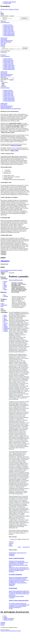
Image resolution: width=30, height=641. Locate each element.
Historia (11, 270)
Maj (4, 321)
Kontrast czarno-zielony (8, 31)
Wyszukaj (24, 18)
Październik (6, 328)
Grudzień (5, 331)
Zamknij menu (4, 38)
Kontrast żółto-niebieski (8, 34)
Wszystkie (7, 170)
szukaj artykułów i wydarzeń (7, 48)
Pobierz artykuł (12, 280)
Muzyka (5, 281)
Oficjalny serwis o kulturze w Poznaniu (10, 9)
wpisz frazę (5, 18)
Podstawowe (8, 173)
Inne (4, 288)
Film (4, 284)
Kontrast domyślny (7, 24)
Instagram (3, 45)
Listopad (5, 329)
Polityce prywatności (16, 145)
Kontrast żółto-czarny (8, 28)
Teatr (4, 282)
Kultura (7, 270)
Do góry (11, 608)
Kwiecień (5, 320)
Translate (11, 79)
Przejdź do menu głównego (9, 1)
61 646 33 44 (4, 52)
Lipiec (4, 324)
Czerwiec (5, 323)
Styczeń (5, 316)
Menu (2, 81)
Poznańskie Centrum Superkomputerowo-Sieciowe (11, 630)
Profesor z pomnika (17, 270)
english (2, 14)
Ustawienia (3, 252)
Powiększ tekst (19, 280)
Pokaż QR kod (26, 547)
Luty (4, 317)
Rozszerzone (8, 171)
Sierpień (5, 325)
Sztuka (5, 286)
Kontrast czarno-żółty (8, 30)
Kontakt (5, 617)
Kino (4, 295)
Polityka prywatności (8, 619)
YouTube (7, 108)
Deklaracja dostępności (8, 618)
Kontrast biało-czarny (8, 27)
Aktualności (5, 261)
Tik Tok (11, 108)
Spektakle (5, 296)
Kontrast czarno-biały (8, 26)
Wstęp (4, 315)
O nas (4, 615)
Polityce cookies (14, 150)
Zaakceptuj (3, 254)
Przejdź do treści (7, 3)
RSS (20, 108)
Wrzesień (5, 327)
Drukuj (19, 547)
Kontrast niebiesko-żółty (9, 35)
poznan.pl (3, 270)
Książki (5, 285)
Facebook (3, 44)
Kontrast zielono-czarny (8, 32)
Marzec (5, 319)
